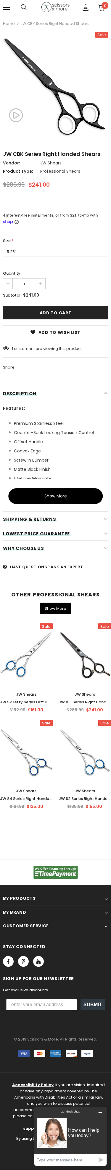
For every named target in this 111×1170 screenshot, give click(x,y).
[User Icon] (86, 7)
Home (9, 23)
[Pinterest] (23, 961)
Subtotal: (12, 295)
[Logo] (55, 7)
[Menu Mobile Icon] (6, 7)
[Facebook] (8, 961)
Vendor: (11, 163)
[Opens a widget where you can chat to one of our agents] (70, 1136)
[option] (55, 87)
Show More (55, 496)
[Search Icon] (24, 7)
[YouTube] (38, 961)
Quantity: (12, 273)
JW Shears (51, 163)
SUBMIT (92, 1004)
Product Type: (18, 171)
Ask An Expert (67, 567)
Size (8, 241)
